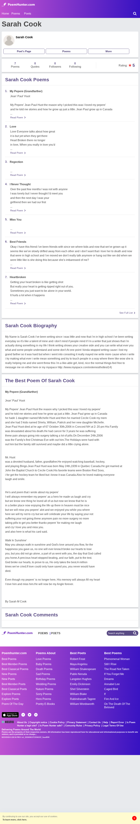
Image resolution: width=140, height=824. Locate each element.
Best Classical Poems (15, 669)
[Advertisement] (51, 789)
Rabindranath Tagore (83, 699)
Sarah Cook (24, 37)
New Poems (9, 674)
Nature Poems (44, 689)
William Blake (78, 694)
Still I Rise (110, 664)
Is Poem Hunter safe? (51, 725)
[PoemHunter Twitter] (29, 715)
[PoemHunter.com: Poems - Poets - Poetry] (18, 4)
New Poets (8, 679)
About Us (22, 722)
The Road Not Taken (116, 669)
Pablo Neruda (78, 674)
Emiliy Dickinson (80, 684)
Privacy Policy (92, 725)
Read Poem (16, 117)
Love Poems (43, 659)
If (105, 694)
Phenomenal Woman (117, 659)
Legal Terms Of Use (113, 725)
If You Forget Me (114, 674)
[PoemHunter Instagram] (36, 715)
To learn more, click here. (15, 820)
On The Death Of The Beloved (117, 705)
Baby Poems (43, 664)
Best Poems (9, 659)
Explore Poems (11, 694)
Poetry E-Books (45, 703)
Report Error (117, 722)
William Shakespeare (83, 669)
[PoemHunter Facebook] (23, 715)
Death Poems (44, 669)
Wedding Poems (46, 684)
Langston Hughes (81, 679)
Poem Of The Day (12, 703)
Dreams (109, 679)
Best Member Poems (14, 664)
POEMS (43, 633)
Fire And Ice (111, 699)
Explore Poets (10, 699)
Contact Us (95, 722)
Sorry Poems (44, 694)
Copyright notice (38, 722)
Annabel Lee (112, 684)
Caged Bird (111, 689)
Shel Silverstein (79, 689)
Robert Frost (77, 659)
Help (105, 722)
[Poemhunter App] (10, 715)
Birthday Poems (45, 679)
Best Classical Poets (14, 689)
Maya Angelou (78, 664)
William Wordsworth (82, 703)
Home (5, 13)
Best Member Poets (13, 684)
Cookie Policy (57, 722)
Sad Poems (43, 674)
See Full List (126, 312)
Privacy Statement (76, 722)
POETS (55, 633)
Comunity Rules (73, 725)
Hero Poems (43, 699)
